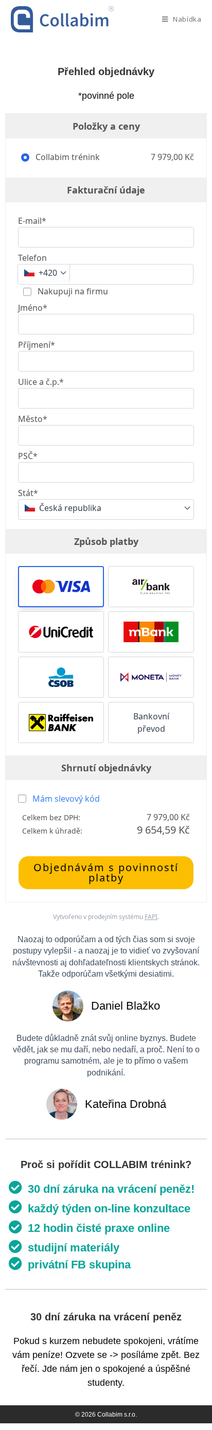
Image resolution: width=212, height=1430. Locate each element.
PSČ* (28, 456)
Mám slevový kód (66, 798)
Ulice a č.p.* (41, 381)
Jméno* (32, 307)
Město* (32, 419)
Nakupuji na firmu (72, 291)
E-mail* (32, 220)
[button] (61, 586)
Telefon (32, 257)
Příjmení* (36, 344)
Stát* (28, 493)
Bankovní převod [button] (151, 722)
